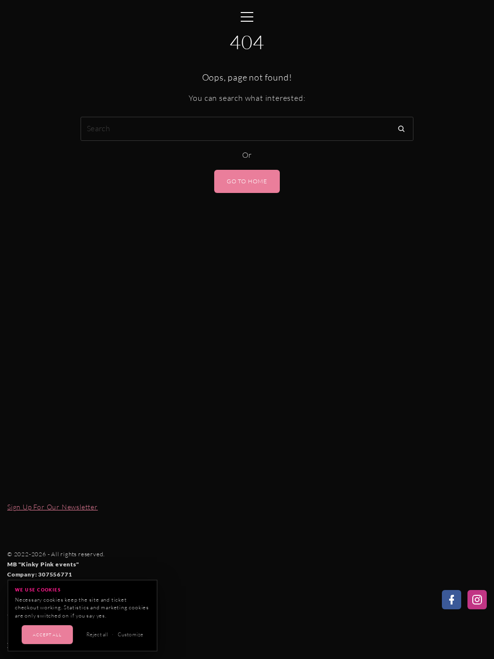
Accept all (47, 634)
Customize (130, 634)
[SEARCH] (401, 129)
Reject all (97, 634)
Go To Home (247, 181)
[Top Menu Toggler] (247, 14)
